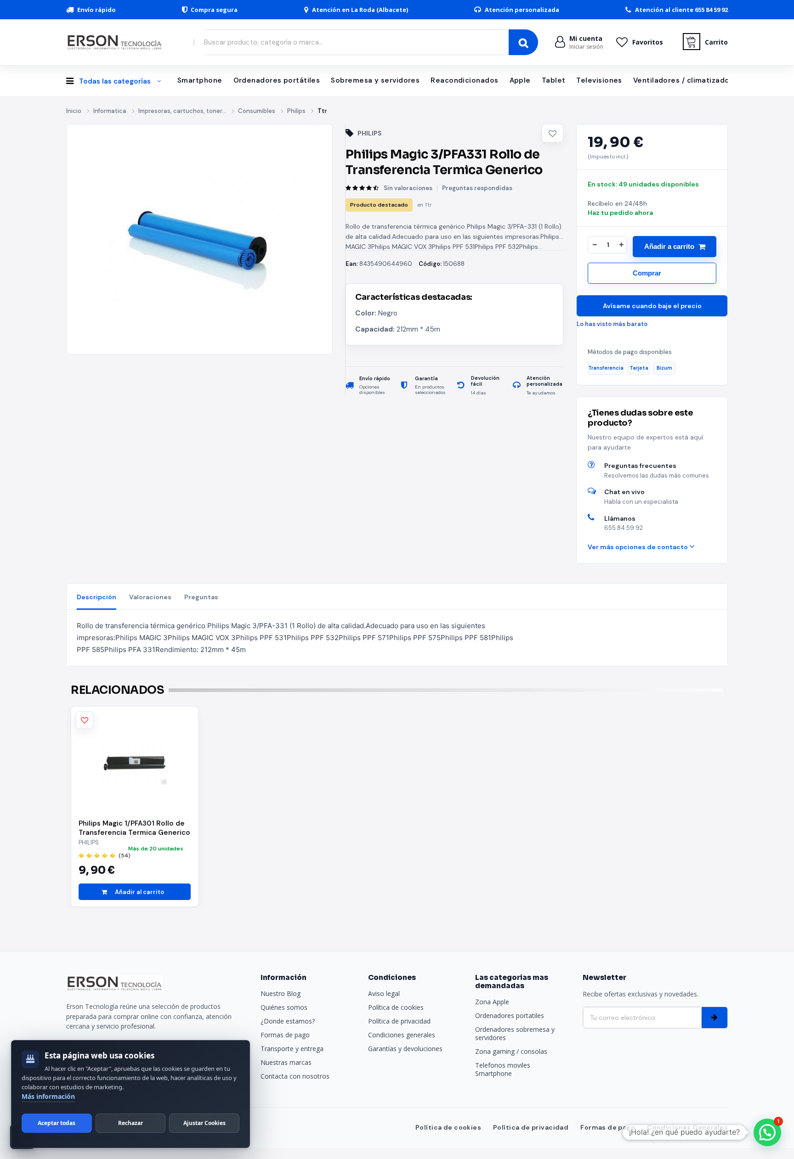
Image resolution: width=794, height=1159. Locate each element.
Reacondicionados (464, 80)
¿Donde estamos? (288, 1021)
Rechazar (130, 1123)
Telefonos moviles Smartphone (502, 1069)
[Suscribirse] (714, 1017)
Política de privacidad (399, 1021)
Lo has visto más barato (612, 324)
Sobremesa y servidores (375, 80)
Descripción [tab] (96, 597)
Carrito (716, 42)
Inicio (73, 111)
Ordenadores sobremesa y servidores (515, 1033)
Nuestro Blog (281, 993)
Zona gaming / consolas (511, 1051)
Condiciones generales (401, 1034)
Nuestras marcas (286, 1062)
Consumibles (256, 111)
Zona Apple (492, 1001)
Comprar (647, 273)
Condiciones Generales (687, 1127)
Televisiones (599, 80)
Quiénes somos (284, 1007)
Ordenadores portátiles (276, 80)
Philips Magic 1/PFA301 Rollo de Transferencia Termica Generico (134, 828)
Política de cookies (396, 1007)
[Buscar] (523, 42)
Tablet (554, 80)
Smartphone (199, 80)
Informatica (109, 111)
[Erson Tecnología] (116, 42)
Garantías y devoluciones (405, 1048)
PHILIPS (369, 133)
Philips (296, 111)
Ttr (322, 111)
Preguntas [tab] (201, 597)
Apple (520, 80)
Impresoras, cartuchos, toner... (182, 111)
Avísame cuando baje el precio (652, 306)
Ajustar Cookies (204, 1123)
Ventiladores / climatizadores (687, 80)
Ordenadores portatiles (509, 1015)
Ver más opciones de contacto (638, 547)
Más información (48, 1096)
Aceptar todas (56, 1123)
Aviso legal (384, 993)
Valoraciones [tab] (150, 597)
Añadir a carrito (669, 246)
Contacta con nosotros (295, 1076)
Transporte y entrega (292, 1048)
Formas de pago (285, 1034)
